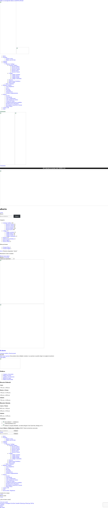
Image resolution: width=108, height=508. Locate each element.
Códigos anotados (16, 74)
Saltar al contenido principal (16, 0)
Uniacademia (9, 97)
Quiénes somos (9, 58)
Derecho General (16, 72)
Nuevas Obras (6, 241)
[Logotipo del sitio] (8, 53)
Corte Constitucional (10, 98)
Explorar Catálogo (10, 64)
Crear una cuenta (4, 502)
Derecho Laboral (16, 69)
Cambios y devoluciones (8, 376)
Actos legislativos (10, 86)
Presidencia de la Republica (12, 103)
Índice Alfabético (10, 83)
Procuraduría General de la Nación (14, 105)
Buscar (1, 214)
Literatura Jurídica (13, 65)
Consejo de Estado (10, 101)
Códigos (11, 73)
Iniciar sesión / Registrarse (9, 490)
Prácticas (11, 80)
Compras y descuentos (8, 374)
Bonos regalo (12, 82)
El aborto (3, 350)
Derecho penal (15, 70)
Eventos (8, 95)
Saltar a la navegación (5, 0)
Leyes (7, 87)
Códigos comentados (16, 78)
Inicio (1, 251)
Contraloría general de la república (14, 102)
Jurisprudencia (9, 91)
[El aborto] (22, 303)
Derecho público (15, 66)
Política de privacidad (8, 379)
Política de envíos (7, 375)
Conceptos (8, 90)
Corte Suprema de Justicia (12, 99)
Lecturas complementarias (12, 93)
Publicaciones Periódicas (14, 81)
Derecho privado (16, 68)
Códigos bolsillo (15, 77)
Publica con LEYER (11, 60)
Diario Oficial (9, 106)
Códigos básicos (15, 76)
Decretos (8, 89)
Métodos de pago (7, 378)
